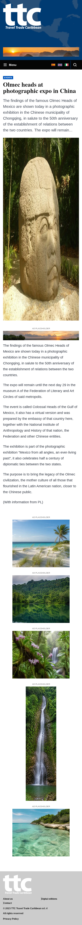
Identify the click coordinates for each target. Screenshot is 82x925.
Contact (7, 903)
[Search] (75, 65)
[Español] (53, 65)
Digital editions (49, 899)
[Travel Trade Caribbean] (22, 23)
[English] (60, 65)
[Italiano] (66, 65)
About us (8, 899)
